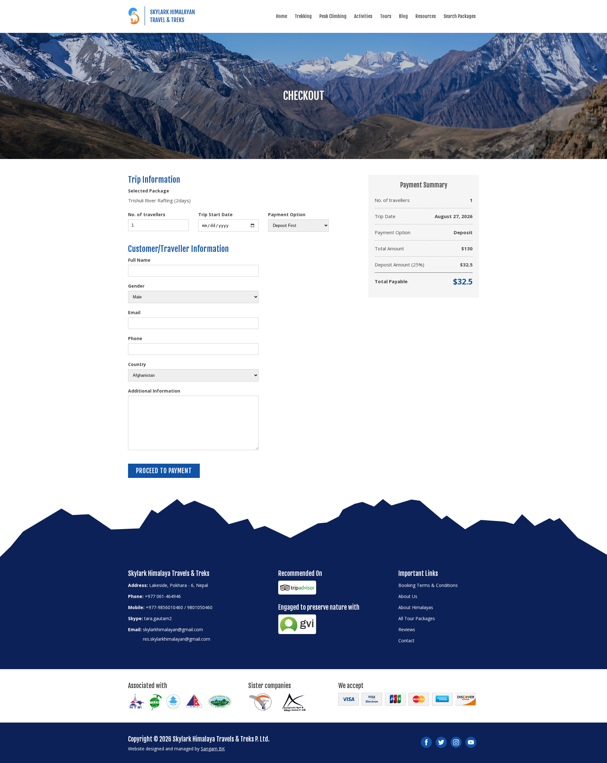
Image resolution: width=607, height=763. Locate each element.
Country (137, 364)
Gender (136, 286)
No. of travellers (146, 214)
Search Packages (460, 16)
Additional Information (154, 391)
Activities (363, 16)
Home (281, 16)
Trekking (303, 16)
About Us (407, 596)
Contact (406, 641)
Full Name (139, 260)
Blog (403, 16)
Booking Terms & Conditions (428, 585)
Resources (425, 16)
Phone (135, 338)
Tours (385, 16)
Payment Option (286, 214)
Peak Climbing (332, 16)
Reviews (406, 629)
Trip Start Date (215, 214)
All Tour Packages (416, 618)
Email (134, 312)
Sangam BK (213, 749)
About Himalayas (415, 607)
